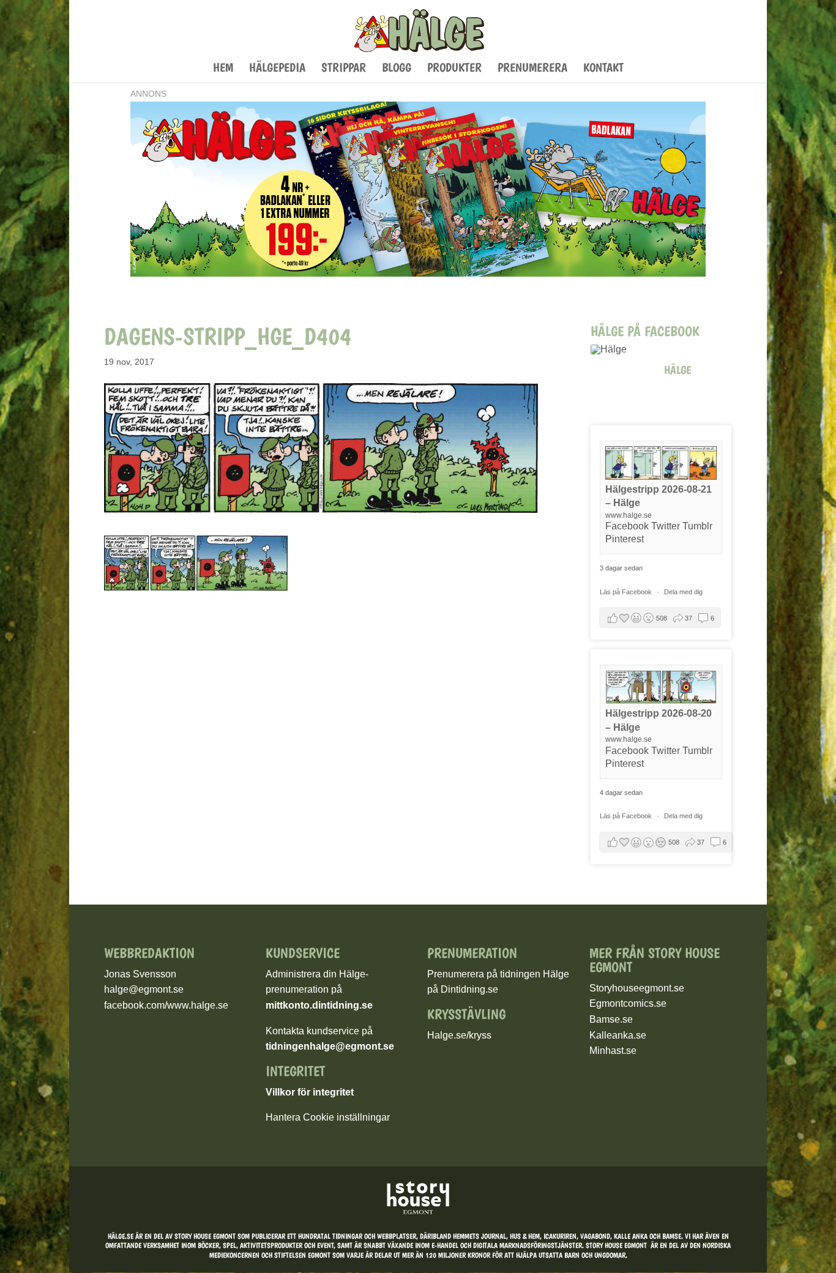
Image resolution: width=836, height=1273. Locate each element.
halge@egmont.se (144, 989)
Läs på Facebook (627, 591)
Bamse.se (611, 1019)
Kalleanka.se (617, 1035)
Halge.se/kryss (459, 1035)
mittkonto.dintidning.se (319, 1005)
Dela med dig (683, 591)
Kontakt (603, 69)
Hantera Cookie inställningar (328, 1117)
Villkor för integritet (310, 1092)
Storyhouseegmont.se (636, 988)
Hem (223, 69)
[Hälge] (621, 349)
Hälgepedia (277, 69)
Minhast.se (612, 1050)
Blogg (396, 69)
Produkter (454, 69)
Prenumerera (532, 69)
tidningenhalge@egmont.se (330, 1046)
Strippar (343, 69)
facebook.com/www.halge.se (166, 1005)
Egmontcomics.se (627, 1003)
